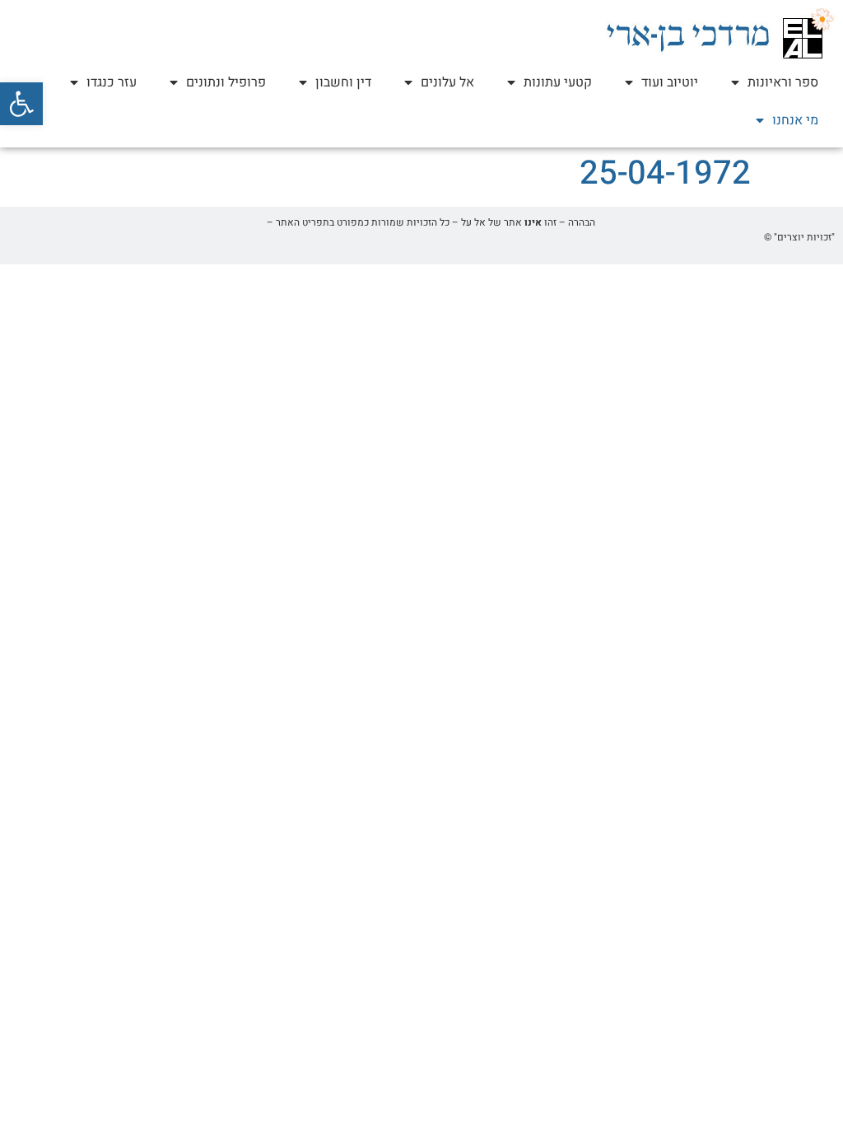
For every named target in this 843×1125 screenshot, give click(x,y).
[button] (21, 103)
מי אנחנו (795, 120)
